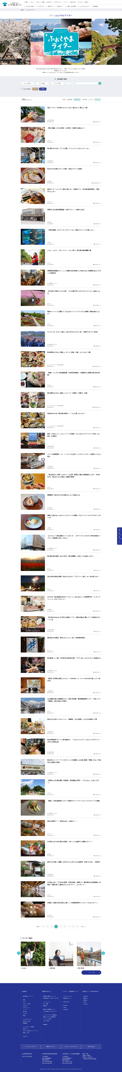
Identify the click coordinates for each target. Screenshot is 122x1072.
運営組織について (67, 998)
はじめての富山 (30, 6)
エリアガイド (40, 6)
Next (103, 953)
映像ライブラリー (50, 1046)
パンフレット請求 (47, 1018)
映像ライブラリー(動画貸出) (49, 1016)
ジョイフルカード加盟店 (28, 1026)
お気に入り (25, 1036)
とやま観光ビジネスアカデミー (50, 1011)
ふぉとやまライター (84, 6)
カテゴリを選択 (27, 83)
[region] (73, 2)
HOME (22, 9)
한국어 (84, 1002)
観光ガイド (60, 6)
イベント (25, 1009)
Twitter (64, 1007)
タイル (91, 99)
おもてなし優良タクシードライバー (31, 1030)
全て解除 (42, 89)
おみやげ (25, 1005)
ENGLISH (85, 996)
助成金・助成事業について (49, 1009)
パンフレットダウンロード (71, 1046)
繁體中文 (85, 998)
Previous (18, 953)
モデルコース (26, 1007)
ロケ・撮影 (45, 1003)
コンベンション (46, 1001)
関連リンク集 (26, 1032)
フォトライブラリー (31, 1046)
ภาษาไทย (85, 1004)
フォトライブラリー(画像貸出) (50, 1014)
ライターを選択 (57, 83)
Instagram (65, 1009)
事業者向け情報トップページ (49, 996)
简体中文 (85, 1000)
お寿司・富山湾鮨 (71, 6)
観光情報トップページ (28, 996)
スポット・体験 (26, 1003)
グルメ (34, 89)
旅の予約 (25, 1011)
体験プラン (51, 6)
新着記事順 (77, 99)
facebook (65, 1005)
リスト (98, 99)
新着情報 (95, 6)
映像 (24, 1015)
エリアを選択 (42, 83)
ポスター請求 (46, 1020)
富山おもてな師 (26, 1021)
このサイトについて (67, 996)
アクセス (25, 1013)
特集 (24, 999)
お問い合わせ (66, 1001)
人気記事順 (69, 99)
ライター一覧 (91, 972)
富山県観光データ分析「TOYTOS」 (51, 998)
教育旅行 (45, 1005)
